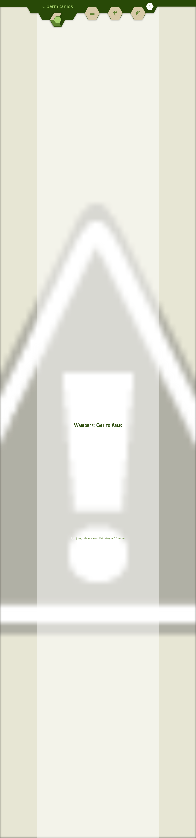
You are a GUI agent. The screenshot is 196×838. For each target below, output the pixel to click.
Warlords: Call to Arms (98, 425)
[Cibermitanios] (57, 20)
